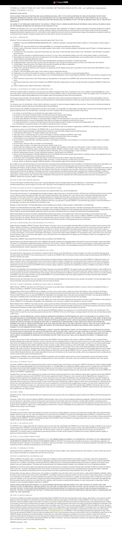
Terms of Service (31, 528)
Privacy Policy (80, 92)
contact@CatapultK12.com (26, 199)
